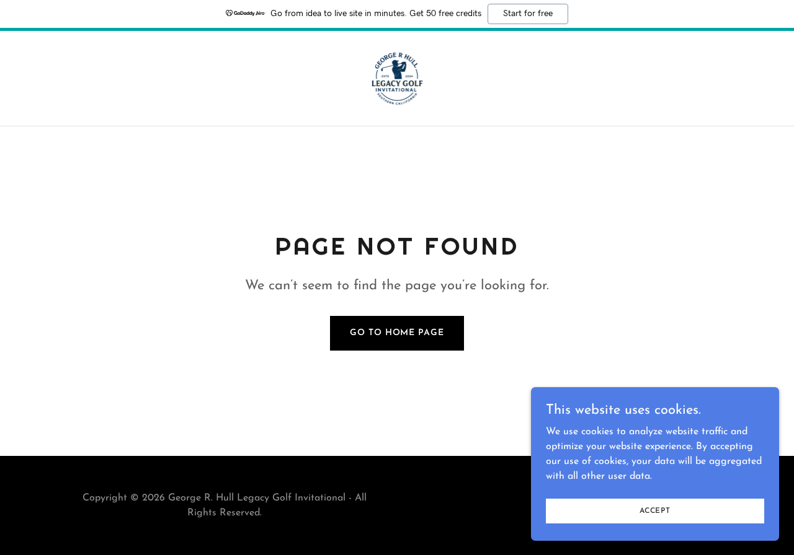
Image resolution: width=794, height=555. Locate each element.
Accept (655, 510)
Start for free (528, 13)
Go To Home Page (397, 333)
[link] (397, 78)
